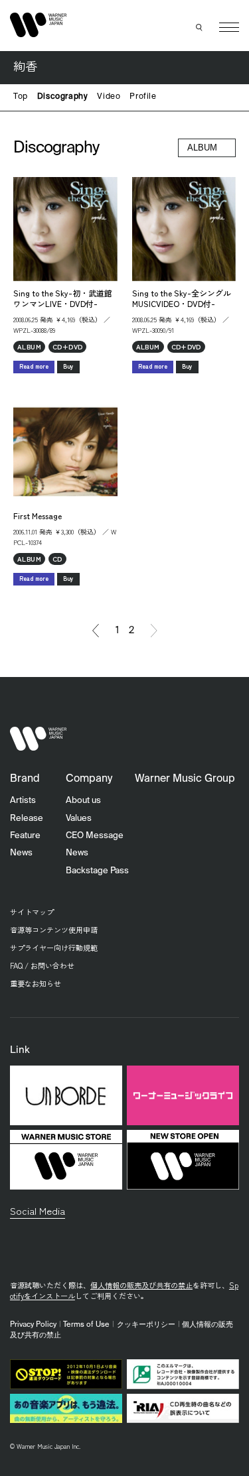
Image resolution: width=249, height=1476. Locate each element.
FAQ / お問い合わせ (42, 965)
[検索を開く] (199, 27)
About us (83, 800)
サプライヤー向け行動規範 (54, 947)
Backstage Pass (97, 871)
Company (89, 779)
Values (79, 818)
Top (20, 97)
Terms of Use (86, 1325)
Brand (25, 779)
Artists (23, 800)
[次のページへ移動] (154, 630)
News (21, 853)
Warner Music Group (185, 779)
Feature (25, 835)
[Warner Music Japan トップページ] (38, 25)
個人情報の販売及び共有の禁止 (141, 1285)
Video (108, 97)
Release (26, 818)
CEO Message (95, 835)
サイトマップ (32, 911)
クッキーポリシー (146, 1325)
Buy (68, 366)
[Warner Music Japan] (38, 738)
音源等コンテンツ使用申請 (54, 929)
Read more (33, 366)
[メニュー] (229, 27)
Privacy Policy (33, 1325)
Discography (62, 97)
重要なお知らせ (35, 983)
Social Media (37, 1210)
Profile (142, 97)
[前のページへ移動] (96, 630)
